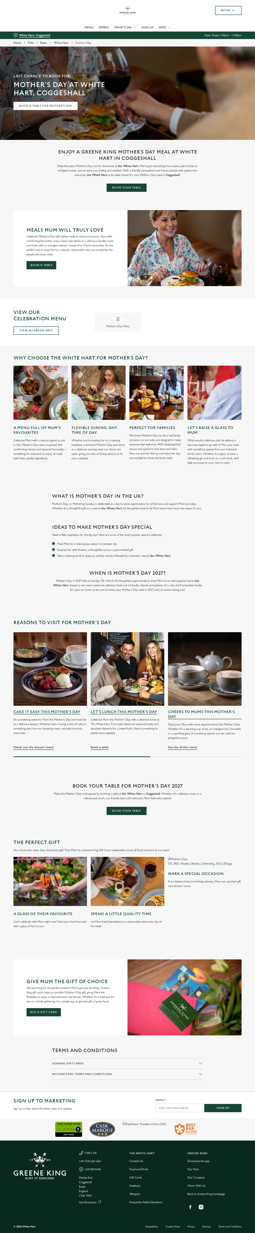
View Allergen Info (36, 330)
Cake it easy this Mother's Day (46, 712)
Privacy (191, 1226)
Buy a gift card (43, 1012)
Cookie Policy (172, 1226)
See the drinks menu (205, 669)
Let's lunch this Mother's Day (124, 712)
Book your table (126, 187)
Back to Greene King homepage (206, 1194)
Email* (160, 1100)
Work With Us (196, 1185)
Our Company (196, 1177)
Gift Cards (135, 1177)
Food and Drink (138, 1169)
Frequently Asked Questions (145, 1202)
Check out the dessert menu (50, 669)
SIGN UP (223, 1108)
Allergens (134, 1194)
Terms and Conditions (230, 1226)
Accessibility (151, 1226)
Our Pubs (193, 1169)
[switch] (107, 42)
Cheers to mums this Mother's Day (201, 714)
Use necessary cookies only (224, 22)
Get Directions (88, 1202)
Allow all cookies (224, 9)
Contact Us (136, 1161)
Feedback (134, 1185)
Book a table (41, 265)
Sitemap (206, 1226)
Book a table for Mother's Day (45, 105)
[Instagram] (201, 1207)
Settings (191, 42)
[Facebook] (190, 1207)
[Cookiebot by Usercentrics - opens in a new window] (24, 42)
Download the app (198, 1161)
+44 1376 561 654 (90, 1161)
